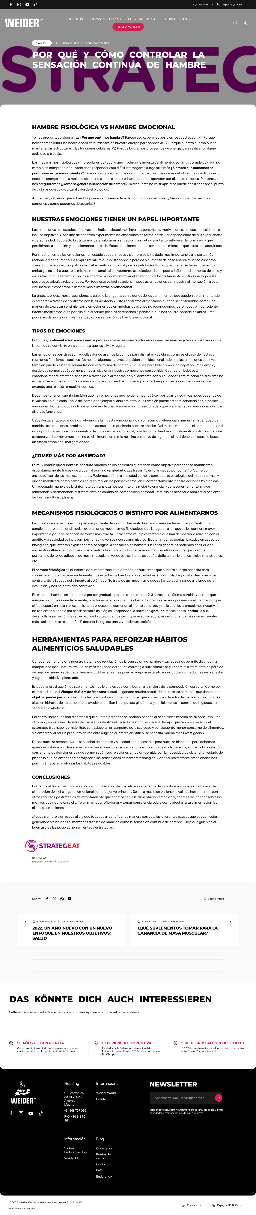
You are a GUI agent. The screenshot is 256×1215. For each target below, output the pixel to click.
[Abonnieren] (218, 1098)
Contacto (103, 1164)
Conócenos (104, 1148)
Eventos (102, 1099)
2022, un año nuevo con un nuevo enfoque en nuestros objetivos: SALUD (72, 933)
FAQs (100, 1170)
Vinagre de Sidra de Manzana (83, 692)
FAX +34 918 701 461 (75, 1118)
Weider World (106, 1093)
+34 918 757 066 (75, 1110)
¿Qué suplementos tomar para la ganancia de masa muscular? (177, 931)
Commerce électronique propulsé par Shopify (55, 1202)
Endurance (104, 1176)
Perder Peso (41, 43)
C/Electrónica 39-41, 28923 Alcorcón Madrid (74, 1098)
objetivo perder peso (48, 697)
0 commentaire (216, 898)
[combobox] (203, 4)
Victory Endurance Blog (75, 1150)
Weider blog (73, 1158)
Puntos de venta (103, 1156)
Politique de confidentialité (22, 1208)
